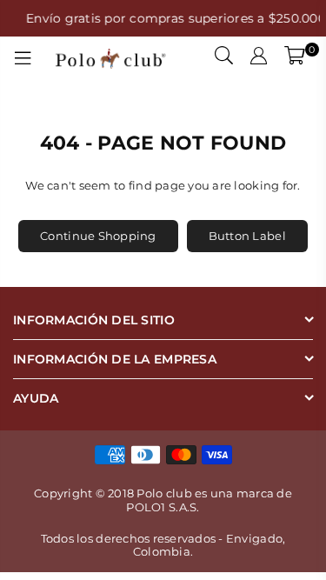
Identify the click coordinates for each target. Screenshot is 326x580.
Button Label (247, 236)
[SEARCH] (224, 58)
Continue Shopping (98, 236)
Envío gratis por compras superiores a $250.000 (173, 18)
